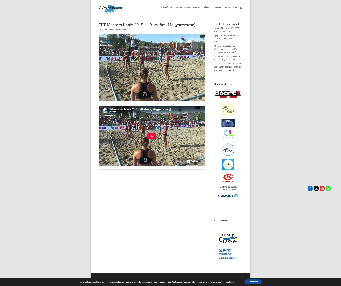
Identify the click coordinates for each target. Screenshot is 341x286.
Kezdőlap (166, 8)
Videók (217, 8)
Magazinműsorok (186, 8)
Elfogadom (253, 282)
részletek (229, 282)
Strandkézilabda (120, 30)
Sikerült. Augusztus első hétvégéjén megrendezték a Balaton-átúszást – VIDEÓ (226, 49)
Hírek (206, 8)
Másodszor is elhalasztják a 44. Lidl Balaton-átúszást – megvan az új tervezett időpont (227, 66)
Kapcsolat (231, 8)
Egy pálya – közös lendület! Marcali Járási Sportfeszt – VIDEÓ (226, 38)
